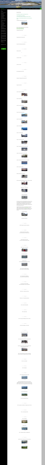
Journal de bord (23, 8)
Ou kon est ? (30, 8)
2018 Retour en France (3, 25)
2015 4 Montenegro (3, 15)
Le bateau (33, 8)
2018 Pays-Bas (2, 24)
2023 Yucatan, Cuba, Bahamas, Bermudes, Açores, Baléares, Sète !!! (3, 41)
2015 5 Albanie (2, 16)
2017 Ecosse (2, 22)
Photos (27, 8)
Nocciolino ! (2, 8)
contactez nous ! (3, 48)
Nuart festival (26, 207)
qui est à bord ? (36, 8)
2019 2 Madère (2, 27)
